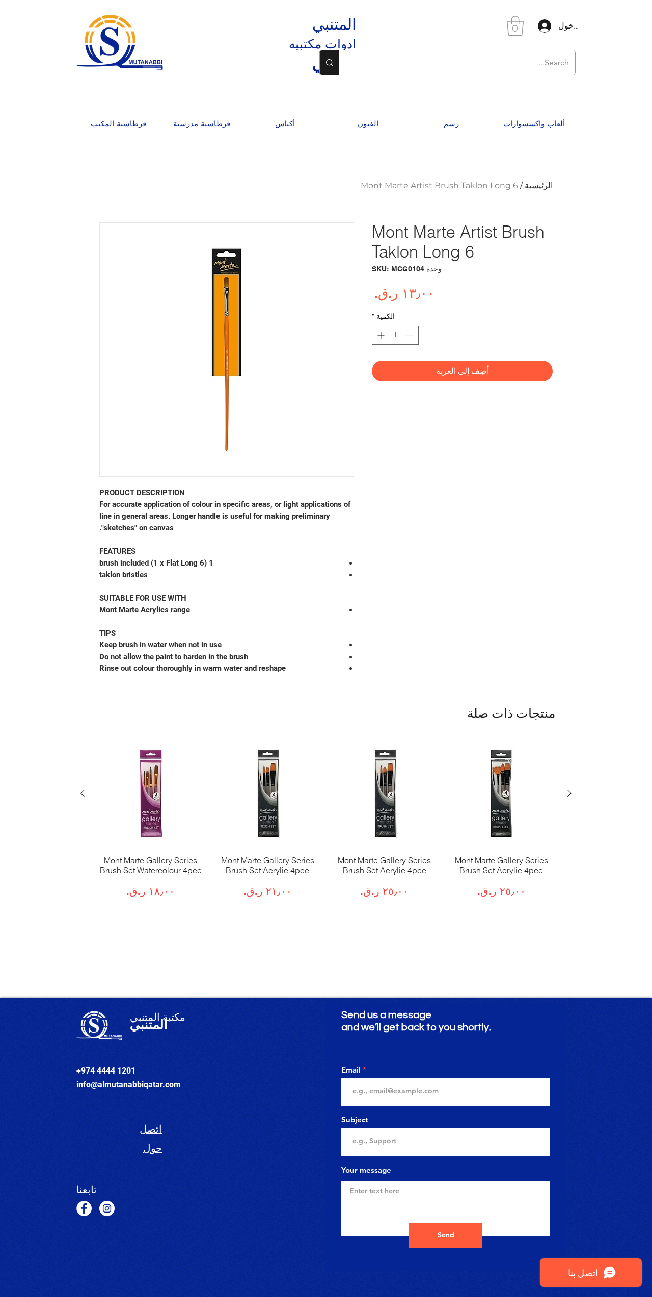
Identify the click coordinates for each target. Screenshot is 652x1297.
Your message (366, 1170)
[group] (326, 824)
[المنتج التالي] (82, 793)
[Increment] (379, 335)
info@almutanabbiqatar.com (128, 1084)
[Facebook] (84, 1208)
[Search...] (329, 62)
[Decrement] (410, 335)
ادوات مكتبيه (322, 43)
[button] (515, 26)
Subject (354, 1119)
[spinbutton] (395, 335)
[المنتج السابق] (569, 793)
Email (351, 1070)
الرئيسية (539, 185)
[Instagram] (107, 1208)
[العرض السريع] (501, 793)
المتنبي (334, 24)
